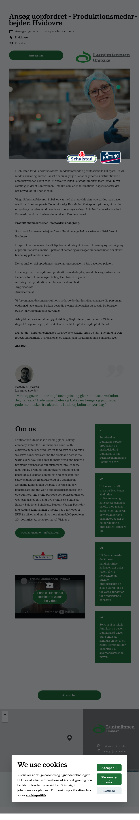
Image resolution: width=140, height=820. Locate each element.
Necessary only (109, 779)
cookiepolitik (36, 795)
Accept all (109, 768)
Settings (109, 790)
